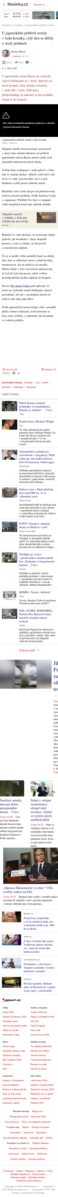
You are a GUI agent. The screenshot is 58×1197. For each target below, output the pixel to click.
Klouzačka (41, 1132)
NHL (5, 1069)
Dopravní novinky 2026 (42, 1089)
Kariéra (40, 1171)
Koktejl (5, 225)
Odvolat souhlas (36, 1177)
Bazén (26, 1127)
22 (31, 62)
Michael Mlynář (18, 51)
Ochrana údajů (18, 1177)
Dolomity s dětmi (11, 1103)
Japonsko (31, 387)
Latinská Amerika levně (14, 1098)
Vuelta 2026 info (39, 1012)
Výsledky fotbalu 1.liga (14, 1050)
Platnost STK (37, 1103)
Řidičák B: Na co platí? (42, 1094)
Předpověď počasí (19, 1116)
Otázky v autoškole (40, 1098)
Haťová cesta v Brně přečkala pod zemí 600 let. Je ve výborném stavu (36, 492)
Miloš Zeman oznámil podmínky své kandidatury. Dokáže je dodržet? (35, 406)
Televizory (42, 1153)
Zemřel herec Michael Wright (36, 421)
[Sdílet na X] (18, 373)
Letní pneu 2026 (39, 1080)
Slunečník (28, 1132)
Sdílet (20, 62)
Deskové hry (28, 1153)
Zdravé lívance (38, 1055)
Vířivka (49, 1138)
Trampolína (15, 1132)
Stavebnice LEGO (18, 1148)
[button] (46, 217)
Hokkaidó (18, 387)
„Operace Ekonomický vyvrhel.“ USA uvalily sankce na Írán (28, 890)
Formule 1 (8, 1064)
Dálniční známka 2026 (42, 1085)
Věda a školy (25, 500)
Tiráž (49, 1171)
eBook (9, 62)
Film (21, 426)
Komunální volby (11, 1034)
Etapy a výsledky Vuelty (42, 1016)
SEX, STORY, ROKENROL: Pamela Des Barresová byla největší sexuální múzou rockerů (36, 616)
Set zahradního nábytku (15, 1138)
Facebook (8, 1171)
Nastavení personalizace (29, 1180)
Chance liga (9, 1046)
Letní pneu (13, 1153)
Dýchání (6, 387)
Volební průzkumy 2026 (15, 1016)
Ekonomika (24, 466)
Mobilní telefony (41, 1143)
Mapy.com (37, 1111)
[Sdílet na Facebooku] (13, 373)
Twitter (19, 1171)
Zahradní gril (36, 1138)
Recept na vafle (39, 1064)
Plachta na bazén (40, 1127)
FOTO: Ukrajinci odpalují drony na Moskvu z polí (34, 525)
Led (37, 382)
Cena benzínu (12, 1122)
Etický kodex (38, 1174)
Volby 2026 (8, 1012)
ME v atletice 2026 (12, 1059)
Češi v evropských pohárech (36, 1122)
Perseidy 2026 (38, 1116)
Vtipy (21, 414)
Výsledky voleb (10, 1021)
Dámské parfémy (38, 1148)
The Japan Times (20, 286)
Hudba (22, 625)
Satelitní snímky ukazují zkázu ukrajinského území (11, 806)
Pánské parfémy (36, 1159)
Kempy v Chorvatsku (13, 1080)
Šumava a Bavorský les (14, 1089)
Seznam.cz (39, 4)
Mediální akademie (20, 1174)
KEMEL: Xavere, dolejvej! (35, 592)
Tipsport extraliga (11, 1055)
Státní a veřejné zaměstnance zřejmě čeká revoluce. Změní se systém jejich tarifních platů (41, 810)
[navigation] (3, 4)
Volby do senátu (11, 1030)
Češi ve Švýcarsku (12, 1094)
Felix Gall (35, 1030)
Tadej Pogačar (38, 1025)
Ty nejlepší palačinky (41, 1046)
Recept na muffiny (40, 1050)
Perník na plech (39, 1069)
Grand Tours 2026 (40, 1034)
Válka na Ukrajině (27, 531)
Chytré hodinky (18, 1159)
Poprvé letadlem (11, 1085)
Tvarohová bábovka (41, 1059)
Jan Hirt (35, 1021)
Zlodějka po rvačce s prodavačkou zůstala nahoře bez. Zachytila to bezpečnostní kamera (37, 559)
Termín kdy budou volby (15, 1025)
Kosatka (28, 382)
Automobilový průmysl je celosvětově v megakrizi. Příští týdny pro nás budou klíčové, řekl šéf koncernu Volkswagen (37, 456)
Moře (45, 382)
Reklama (29, 1171)
